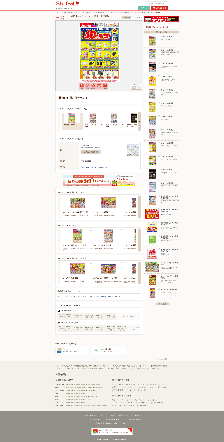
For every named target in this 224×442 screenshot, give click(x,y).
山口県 (88, 399)
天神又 (65, 296)
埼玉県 (79, 387)
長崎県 (78, 406)
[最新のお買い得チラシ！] (72, 118)
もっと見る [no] (162, 304)
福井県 (93, 390)
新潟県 (78, 390)
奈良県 (88, 396)
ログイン (144, 8)
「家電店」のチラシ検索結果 (95, 13)
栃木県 (95, 387)
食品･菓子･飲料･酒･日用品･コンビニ (130, 384)
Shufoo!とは (138, 415)
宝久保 (72, 296)
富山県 (83, 390)
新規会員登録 (159, 8)
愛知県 (68, 393)
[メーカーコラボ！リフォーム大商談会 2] (114, 118)
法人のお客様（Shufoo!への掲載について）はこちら (112, 423)
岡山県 (68, 399)
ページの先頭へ (162, 359)
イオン (157, 400)
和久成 (103, 296)
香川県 (73, 403)
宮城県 (83, 384)
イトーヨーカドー (117, 403)
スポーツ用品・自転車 (159, 387)
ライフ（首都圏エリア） (157, 403)
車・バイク (147, 387)
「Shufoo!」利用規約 (89, 415)
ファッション (121, 387)
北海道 (68, 384)
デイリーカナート (142, 405)
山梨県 (68, 390)
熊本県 (83, 406)
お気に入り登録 (90, 230)
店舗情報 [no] (126, 17)
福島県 (98, 384)
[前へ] (59, 121)
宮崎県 (93, 406)
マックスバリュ (137, 400)
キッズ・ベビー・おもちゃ (134, 387)
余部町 (96, 296)
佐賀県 (73, 406)
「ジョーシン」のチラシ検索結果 (118, 13)
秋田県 (88, 384)
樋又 (59, 296)
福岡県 (68, 406)
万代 (125, 403)
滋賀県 (83, 396)
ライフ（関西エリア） (141, 403)
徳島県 (68, 403)
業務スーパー (116, 400)
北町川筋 (117, 296)
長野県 (73, 390)
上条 (90, 296)
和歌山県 (94, 396)
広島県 (73, 399)
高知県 (83, 403)
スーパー (115, 384)
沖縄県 (105, 406)
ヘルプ (103, 415)
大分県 (88, 406)
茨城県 (90, 387)
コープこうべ (123, 405)
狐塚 (79, 296)
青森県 (73, 384)
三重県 (83, 393)
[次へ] (139, 121)
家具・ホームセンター (160, 384)
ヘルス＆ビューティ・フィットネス (135, 390)
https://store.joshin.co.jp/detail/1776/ (93, 167)
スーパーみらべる (148, 400)
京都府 (78, 396)
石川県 (88, 390)
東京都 (68, 387)
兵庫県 (73, 396)
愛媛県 (78, 403)
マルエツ (130, 403)
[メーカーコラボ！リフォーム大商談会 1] (93, 118)
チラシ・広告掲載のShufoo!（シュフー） (68, 13)
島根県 (83, 399)
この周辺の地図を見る (90, 152)
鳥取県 (78, 399)
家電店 (114, 387)
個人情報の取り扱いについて (115, 419)
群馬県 (100, 387)
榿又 (109, 296)
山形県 (93, 384)
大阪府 (68, 396)
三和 (134, 405)
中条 (84, 296)
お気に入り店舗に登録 (137, 17)
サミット (115, 405)
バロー (130, 405)
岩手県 (78, 384)
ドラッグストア (147, 384)
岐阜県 (78, 393)
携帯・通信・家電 (117, 390)
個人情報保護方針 (134, 419)
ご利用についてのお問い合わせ (119, 415)
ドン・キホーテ (126, 400)
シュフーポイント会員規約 (92, 419)
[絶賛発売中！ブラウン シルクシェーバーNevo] (135, 118)
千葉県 (84, 387)
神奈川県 (73, 387)
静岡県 (73, 393)
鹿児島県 (99, 406)
